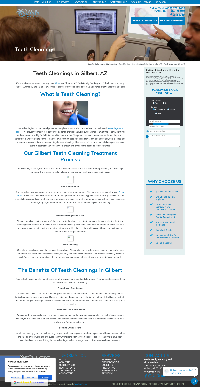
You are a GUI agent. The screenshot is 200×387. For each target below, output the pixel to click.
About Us (46, 2)
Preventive (108, 367)
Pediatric (107, 373)
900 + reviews (39, 382)
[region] (30, 370)
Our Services (63, 2)
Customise (15, 377)
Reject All (30, 377)
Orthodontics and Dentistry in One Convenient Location (165, 207)
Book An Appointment (172, 20)
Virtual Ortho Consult (144, 20)
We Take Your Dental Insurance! (165, 223)
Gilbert (58, 83)
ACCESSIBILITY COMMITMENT (162, 384)
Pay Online (136, 2)
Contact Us (161, 2)
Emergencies (109, 370)
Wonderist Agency (80, 384)
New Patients (81, 2)
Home (36, 2)
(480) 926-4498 (152, 371)
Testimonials (99, 2)
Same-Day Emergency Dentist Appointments (166, 215)
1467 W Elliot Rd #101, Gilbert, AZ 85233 (168, 11)
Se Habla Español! (164, 243)
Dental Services (124, 64)
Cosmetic (107, 365)
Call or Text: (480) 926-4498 (167, 8)
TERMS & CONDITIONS (121, 384)
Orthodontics (110, 362)
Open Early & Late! (164, 230)
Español (148, 2)
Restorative (109, 359)
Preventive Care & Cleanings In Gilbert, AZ (147, 64)
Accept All (45, 377)
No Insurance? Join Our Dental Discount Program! (167, 236)
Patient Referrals (118, 2)
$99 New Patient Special (167, 191)
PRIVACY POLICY (140, 384)
